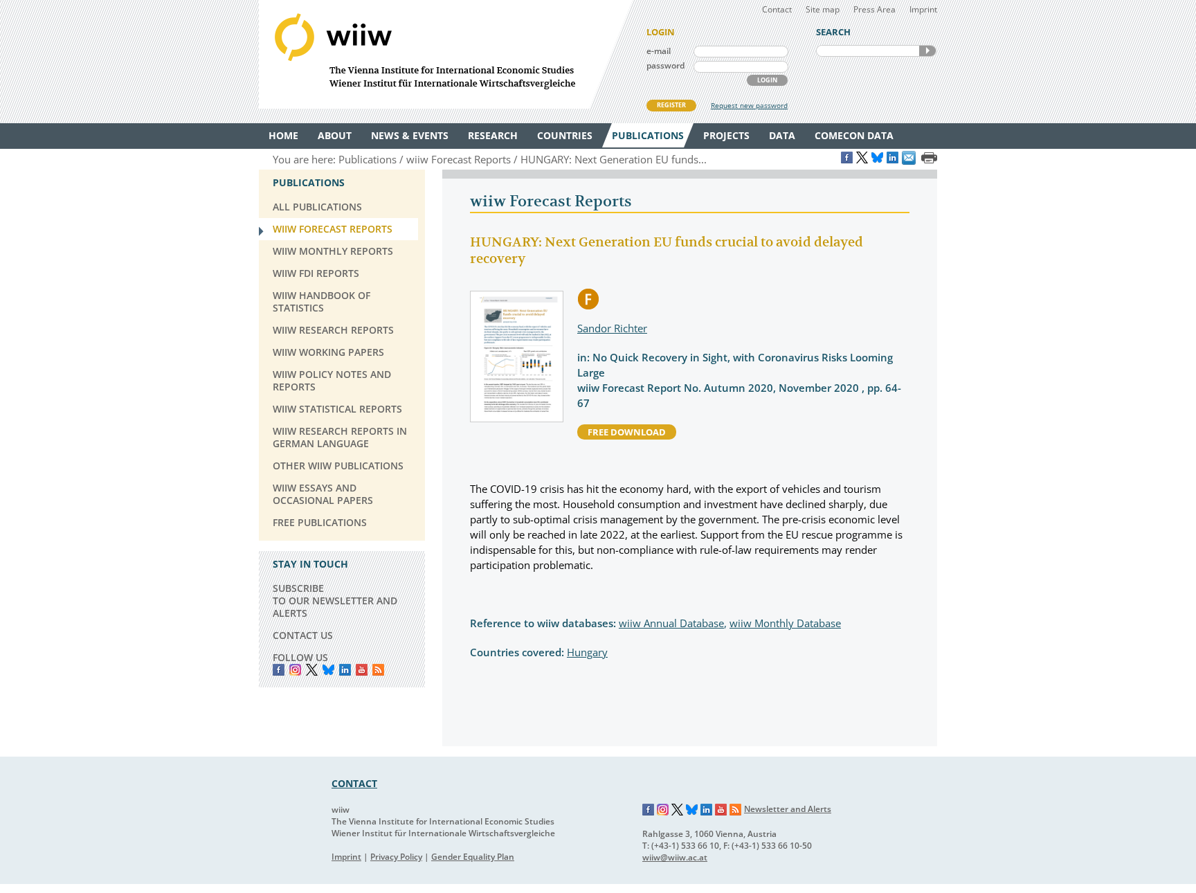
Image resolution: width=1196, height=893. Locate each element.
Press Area (874, 9)
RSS (378, 670)
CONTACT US (303, 635)
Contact (777, 9)
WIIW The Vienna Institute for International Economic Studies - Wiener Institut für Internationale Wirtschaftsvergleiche (446, 54)
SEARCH (927, 51)
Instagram (663, 810)
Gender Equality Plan (472, 857)
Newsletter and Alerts (787, 809)
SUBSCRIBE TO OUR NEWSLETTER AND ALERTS (335, 600)
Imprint (923, 9)
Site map (823, 9)
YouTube (362, 670)
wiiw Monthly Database (785, 623)
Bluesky (328, 670)
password (665, 65)
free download (627, 432)
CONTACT (354, 783)
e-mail (658, 51)
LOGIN (767, 79)
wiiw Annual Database (671, 623)
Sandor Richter (612, 328)
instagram (295, 670)
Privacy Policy (396, 857)
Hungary (587, 652)
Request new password (749, 105)
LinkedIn (345, 670)
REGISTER (671, 104)
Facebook (278, 670)
